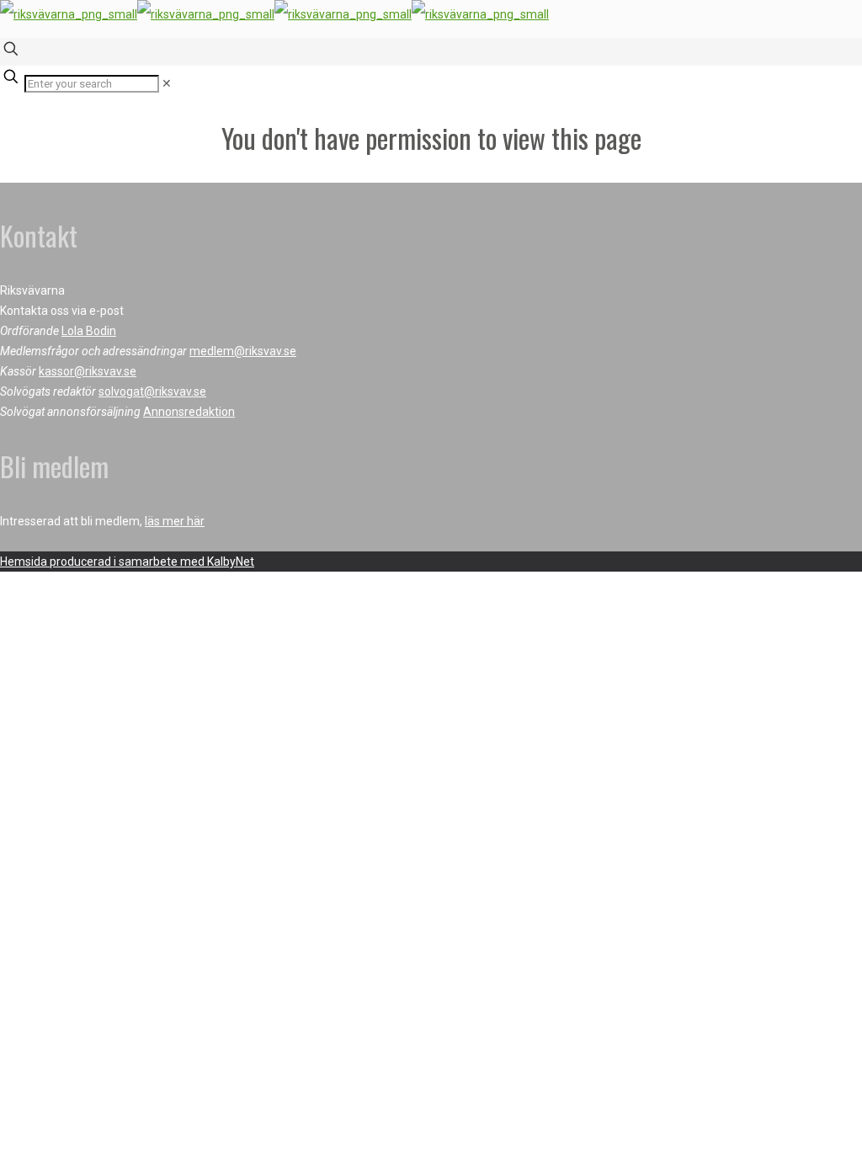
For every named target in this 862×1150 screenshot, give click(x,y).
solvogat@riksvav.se (152, 391)
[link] (167, 83)
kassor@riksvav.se (87, 371)
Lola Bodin (88, 331)
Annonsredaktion (189, 411)
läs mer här (175, 521)
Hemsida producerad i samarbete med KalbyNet (127, 561)
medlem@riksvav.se (242, 351)
